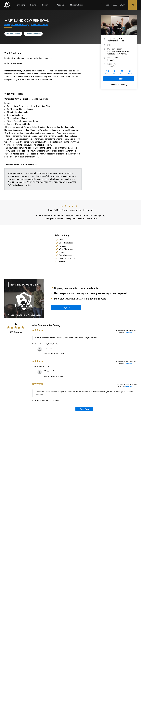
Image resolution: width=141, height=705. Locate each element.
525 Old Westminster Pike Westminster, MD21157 (118, 51)
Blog (84, 3)
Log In (122, 5)
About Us (61, 3)
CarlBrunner (128, 332)
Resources (47, 3)
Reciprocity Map (97, 3)
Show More (84, 409)
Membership (20, 5)
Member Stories (76, 5)
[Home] (7, 5)
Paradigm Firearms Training (16, 24)
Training (34, 3)
